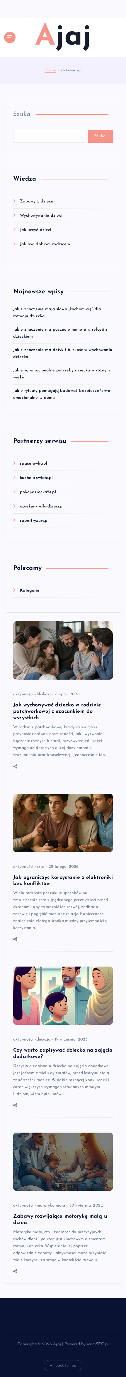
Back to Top (65, 1365)
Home (50, 70)
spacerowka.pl (33, 463)
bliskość (44, 694)
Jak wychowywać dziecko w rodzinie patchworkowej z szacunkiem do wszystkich (57, 711)
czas (41, 867)
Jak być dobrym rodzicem (45, 244)
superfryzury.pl (34, 521)
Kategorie (29, 590)
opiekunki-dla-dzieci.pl (42, 506)
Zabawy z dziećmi (38, 201)
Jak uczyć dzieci (35, 230)
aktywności (23, 694)
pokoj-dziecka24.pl (38, 492)
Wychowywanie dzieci (41, 216)
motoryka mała (51, 1205)
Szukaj (22, 114)
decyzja (44, 1039)
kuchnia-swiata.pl (36, 478)
